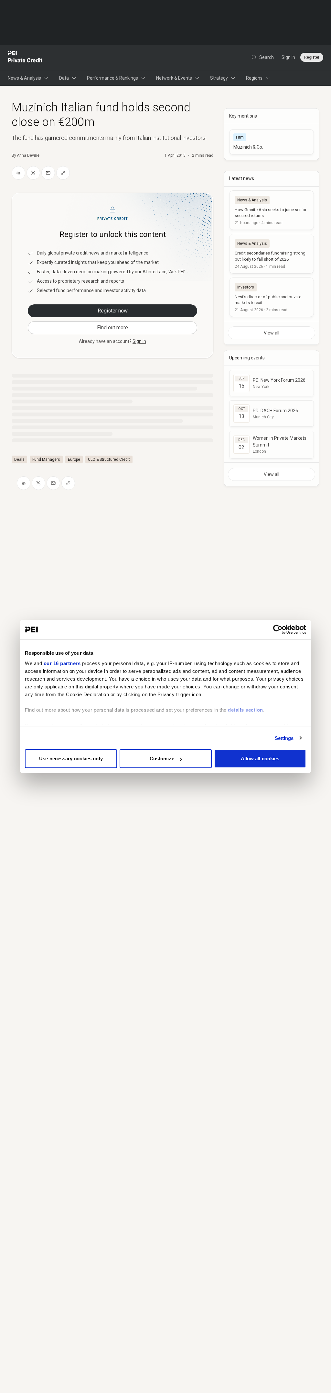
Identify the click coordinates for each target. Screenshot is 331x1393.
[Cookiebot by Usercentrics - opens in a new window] (278, 629)
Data (64, 78)
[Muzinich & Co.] (272, 142)
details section (245, 710)
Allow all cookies (260, 758)
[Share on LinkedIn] (18, 173)
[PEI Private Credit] (25, 57)
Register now (113, 311)
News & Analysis (24, 78)
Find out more (112, 327)
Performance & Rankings (112, 78)
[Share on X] (33, 173)
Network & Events (174, 78)
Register (311, 57)
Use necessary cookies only (71, 758)
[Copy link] (63, 173)
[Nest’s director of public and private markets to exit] (272, 297)
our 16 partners (62, 663)
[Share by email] (48, 173)
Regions (254, 78)
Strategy (219, 78)
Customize (162, 758)
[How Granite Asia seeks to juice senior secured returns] (272, 210)
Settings (284, 738)
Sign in (288, 57)
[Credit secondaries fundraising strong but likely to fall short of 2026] (272, 253)
